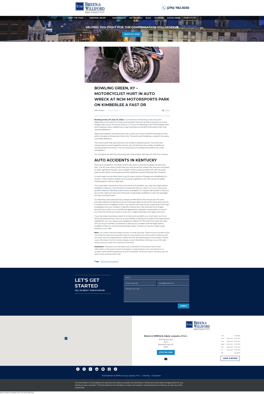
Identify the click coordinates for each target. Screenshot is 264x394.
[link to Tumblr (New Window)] (109, 369)
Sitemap (146, 376)
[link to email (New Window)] (165, 359)
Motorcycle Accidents (109, 261)
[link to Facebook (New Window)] (78, 369)
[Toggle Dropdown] (85, 18)
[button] (66, 338)
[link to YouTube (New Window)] (103, 369)
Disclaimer (156, 376)
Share (167, 110)
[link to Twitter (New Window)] (90, 369)
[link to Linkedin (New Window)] (96, 369)
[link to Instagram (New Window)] (84, 369)
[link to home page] (90, 8)
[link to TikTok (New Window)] (115, 369)
